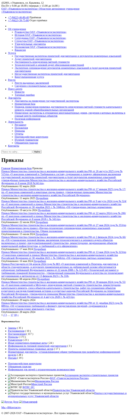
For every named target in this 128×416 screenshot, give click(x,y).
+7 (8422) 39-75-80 (18, 20)
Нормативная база (25, 103)
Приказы (20, 130)
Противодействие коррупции (31, 136)
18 (15, 315)
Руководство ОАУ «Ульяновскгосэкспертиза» (40, 32)
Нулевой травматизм (26, 139)
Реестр (12, 80)
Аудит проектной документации (33, 59)
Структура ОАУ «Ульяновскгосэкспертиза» (39, 41)
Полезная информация (27, 118)
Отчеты (19, 133)
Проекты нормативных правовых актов (30, 348)
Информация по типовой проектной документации (37, 345)
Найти (37, 152)
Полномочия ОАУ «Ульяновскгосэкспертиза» (41, 47)
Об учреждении (17, 29)
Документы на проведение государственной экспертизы (47, 100)
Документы (14, 97)
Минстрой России (41, 384)
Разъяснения (15, 339)
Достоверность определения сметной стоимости (42, 62)
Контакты (13, 145)
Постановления (17, 334)
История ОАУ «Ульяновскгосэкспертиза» (38, 35)
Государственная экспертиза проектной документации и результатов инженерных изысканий (68, 56)
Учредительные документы (30, 44)
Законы (12, 328)
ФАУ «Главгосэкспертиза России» (69, 378)
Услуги (12, 53)
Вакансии (20, 50)
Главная (5, 168)
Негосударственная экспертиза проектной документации (47, 74)
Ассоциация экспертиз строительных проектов (91, 375)
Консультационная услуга (29, 77)
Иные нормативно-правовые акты (27, 342)
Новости (19, 91)
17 (12, 315)
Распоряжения (16, 331)
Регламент (20, 124)
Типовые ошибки (25, 94)
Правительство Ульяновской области (74, 390)
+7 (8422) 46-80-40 (18, 17)
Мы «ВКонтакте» (11, 407)
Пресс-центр (15, 88)
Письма (12, 357)
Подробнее (42, 198)
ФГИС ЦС (29, 387)
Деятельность (15, 121)
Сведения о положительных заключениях (38, 85)
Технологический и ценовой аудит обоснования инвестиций (49, 65)
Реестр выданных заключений (32, 83)
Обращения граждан (26, 142)
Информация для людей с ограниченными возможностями (41, 369)
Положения (21, 127)
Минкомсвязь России (47, 381)
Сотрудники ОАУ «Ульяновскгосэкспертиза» (40, 38)
